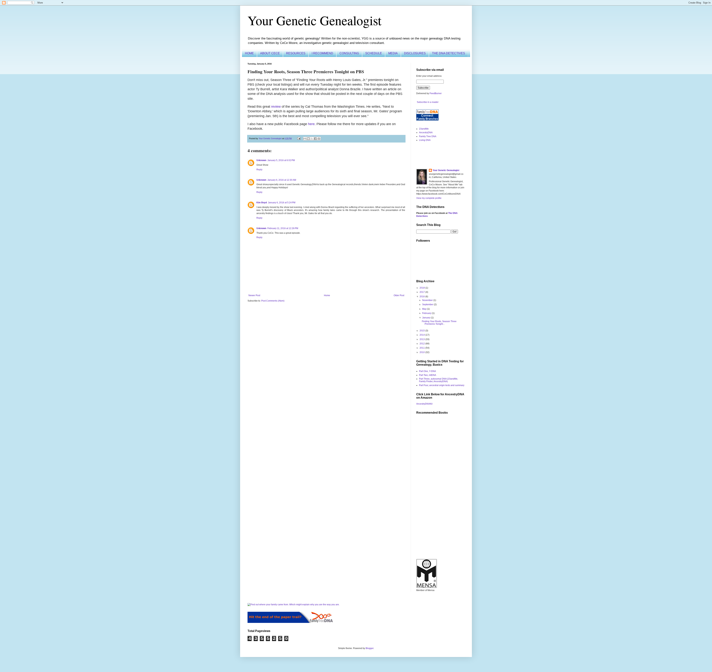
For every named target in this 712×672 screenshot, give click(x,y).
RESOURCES (295, 53)
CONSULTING (349, 53)
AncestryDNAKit (424, 404)
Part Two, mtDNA (427, 375)
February (427, 313)
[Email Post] (298, 138)
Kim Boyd (261, 202)
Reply (259, 169)
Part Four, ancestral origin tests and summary (441, 385)
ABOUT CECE (270, 53)
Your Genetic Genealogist (314, 20)
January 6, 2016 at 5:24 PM (281, 202)
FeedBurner (436, 93)
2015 (422, 330)
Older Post (399, 295)
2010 (422, 352)
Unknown (261, 160)
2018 (422, 288)
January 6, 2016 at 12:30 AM (281, 180)
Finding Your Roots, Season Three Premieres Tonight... (439, 322)
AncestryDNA (426, 132)
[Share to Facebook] (315, 138)
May (424, 309)
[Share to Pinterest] (319, 138)
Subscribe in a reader (428, 102)
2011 (422, 348)
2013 (422, 339)
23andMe (424, 129)
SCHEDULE (373, 53)
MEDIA (393, 53)
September (428, 304)
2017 (422, 292)
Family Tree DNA (427, 136)
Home (327, 295)
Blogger (369, 648)
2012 (422, 343)
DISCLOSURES (415, 53)
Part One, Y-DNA (427, 371)
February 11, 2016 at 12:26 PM (282, 228)
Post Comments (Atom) (272, 300)
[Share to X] (312, 138)
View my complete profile (428, 198)
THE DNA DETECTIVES (448, 53)
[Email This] (305, 138)
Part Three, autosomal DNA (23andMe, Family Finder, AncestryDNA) (438, 380)
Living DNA (425, 140)
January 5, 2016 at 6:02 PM (281, 160)
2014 (422, 335)
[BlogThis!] (308, 138)
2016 (422, 296)
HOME (249, 53)
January (426, 317)
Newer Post (254, 295)
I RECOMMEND (322, 53)
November (427, 300)
